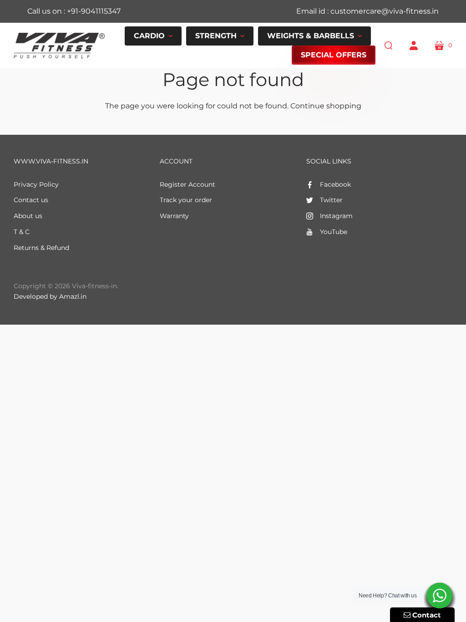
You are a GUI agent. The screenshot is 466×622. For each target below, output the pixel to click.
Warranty (174, 216)
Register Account (187, 184)
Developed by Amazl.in (50, 296)
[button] (153, 36)
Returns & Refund (41, 248)
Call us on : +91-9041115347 (74, 11)
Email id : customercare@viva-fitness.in (367, 11)
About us (28, 216)
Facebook (335, 184)
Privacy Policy (36, 184)
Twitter (331, 200)
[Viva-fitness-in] (59, 45)
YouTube (333, 232)
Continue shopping (325, 106)
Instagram (336, 216)
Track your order (186, 200)
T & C (22, 232)
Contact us (31, 200)
